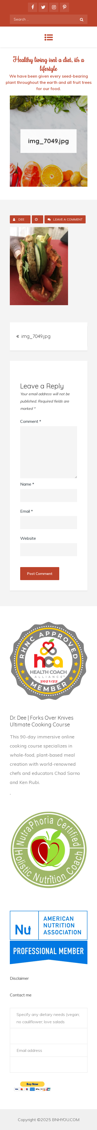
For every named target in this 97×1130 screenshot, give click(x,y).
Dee (21, 219)
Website (28, 538)
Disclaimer (19, 978)
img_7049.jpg (35, 336)
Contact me (21, 994)
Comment (30, 421)
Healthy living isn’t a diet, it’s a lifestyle (48, 64)
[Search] (81, 19)
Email (26, 511)
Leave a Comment (69, 220)
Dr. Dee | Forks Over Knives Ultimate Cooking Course (41, 721)
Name (27, 484)
